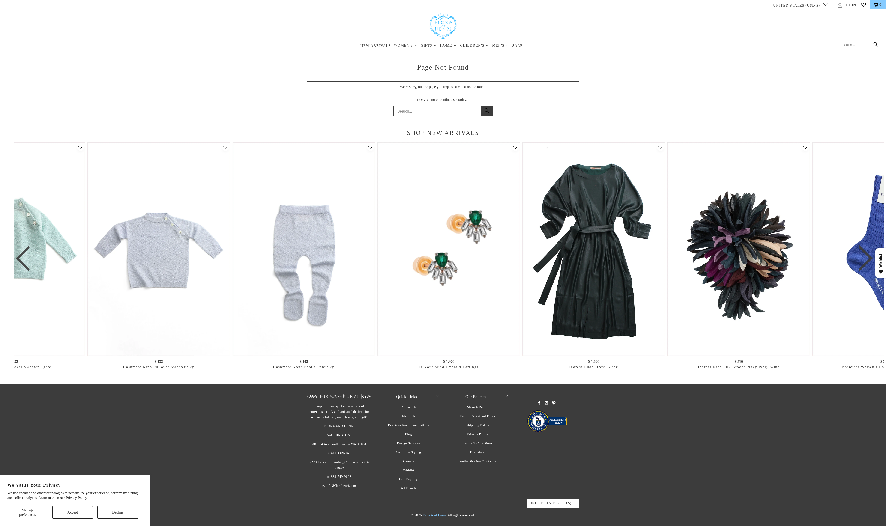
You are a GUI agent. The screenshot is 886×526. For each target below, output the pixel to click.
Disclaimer (477, 452)
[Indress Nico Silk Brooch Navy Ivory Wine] (738, 249)
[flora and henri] (443, 26)
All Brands (408, 488)
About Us (408, 416)
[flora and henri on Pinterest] (554, 403)
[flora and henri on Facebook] (539, 403)
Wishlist (408, 470)
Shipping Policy (477, 425)
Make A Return (477, 407)
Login (849, 5)
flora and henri (434, 515)
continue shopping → (455, 99)
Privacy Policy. (77, 498)
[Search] (875, 45)
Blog (408, 434)
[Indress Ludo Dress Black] (593, 249)
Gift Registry (408, 479)
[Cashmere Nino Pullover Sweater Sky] (158, 249)
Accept (72, 512)
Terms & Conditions (477, 443)
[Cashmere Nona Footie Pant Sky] (303, 249)
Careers (408, 461)
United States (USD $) (797, 5)
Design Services (408, 443)
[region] (444, 258)
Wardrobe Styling (408, 452)
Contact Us (408, 407)
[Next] (862, 258)
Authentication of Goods (478, 461)
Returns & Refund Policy (478, 416)
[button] (406, 46)
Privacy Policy (477, 434)
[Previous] (26, 258)
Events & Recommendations (408, 425)
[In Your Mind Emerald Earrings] (448, 249)
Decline (117, 512)
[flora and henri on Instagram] (546, 403)
